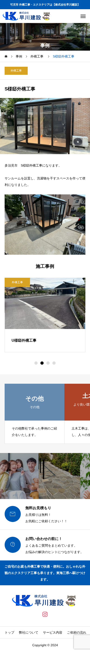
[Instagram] (45, 614)
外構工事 (16, 70)
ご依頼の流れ (76, 632)
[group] (35, 414)
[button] (36, 363)
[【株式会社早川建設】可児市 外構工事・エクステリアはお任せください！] (27, 16)
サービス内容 (52, 632)
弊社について (28, 632)
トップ (9, 632)
